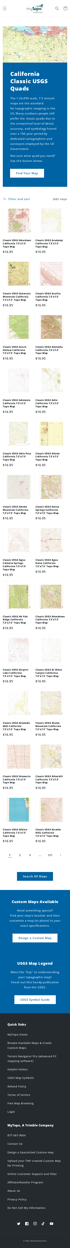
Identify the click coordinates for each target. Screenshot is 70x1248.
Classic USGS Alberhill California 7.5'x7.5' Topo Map (49, 779)
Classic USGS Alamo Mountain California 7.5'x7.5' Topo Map (48, 726)
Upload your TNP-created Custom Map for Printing (34, 1163)
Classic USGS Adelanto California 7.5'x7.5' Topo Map (17, 403)
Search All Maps (35, 876)
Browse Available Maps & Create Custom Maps (29, 1045)
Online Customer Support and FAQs (32, 1174)
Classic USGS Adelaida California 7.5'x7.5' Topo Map (49, 350)
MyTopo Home (17, 1034)
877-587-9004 (16, 1135)
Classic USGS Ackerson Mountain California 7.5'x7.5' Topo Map (17, 296)
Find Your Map (27, 173)
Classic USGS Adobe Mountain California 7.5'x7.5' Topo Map (15, 510)
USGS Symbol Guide (35, 999)
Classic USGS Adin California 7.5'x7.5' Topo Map (47, 403)
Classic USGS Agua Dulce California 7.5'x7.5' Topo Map (47, 563)
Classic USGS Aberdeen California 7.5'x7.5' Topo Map (17, 243)
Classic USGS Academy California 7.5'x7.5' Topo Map (49, 243)
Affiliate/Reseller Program (25, 1182)
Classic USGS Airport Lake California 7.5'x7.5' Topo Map (16, 673)
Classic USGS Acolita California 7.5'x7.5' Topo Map (48, 296)
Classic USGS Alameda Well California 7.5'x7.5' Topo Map (16, 726)
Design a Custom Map (35, 938)
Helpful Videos (17, 1069)
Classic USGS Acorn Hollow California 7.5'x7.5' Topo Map (15, 350)
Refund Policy (17, 1086)
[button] (5, 8)
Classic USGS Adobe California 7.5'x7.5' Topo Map (47, 456)
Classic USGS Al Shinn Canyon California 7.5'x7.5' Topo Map (48, 673)
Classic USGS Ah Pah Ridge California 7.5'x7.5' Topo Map (15, 619)
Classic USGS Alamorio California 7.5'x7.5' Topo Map (17, 779)
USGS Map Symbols (20, 1078)
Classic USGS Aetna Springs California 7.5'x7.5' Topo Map (47, 510)
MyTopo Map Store (38, 1241)
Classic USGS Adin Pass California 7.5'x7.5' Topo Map (17, 456)
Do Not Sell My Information (26, 1208)
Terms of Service (18, 1095)
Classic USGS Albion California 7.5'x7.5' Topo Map (15, 832)
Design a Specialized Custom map (30, 1152)
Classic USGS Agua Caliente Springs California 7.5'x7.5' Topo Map (14, 565)
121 (50, 855)
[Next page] (60, 855)
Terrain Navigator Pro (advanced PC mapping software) (32, 1058)
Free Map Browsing (20, 1103)
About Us (13, 1191)
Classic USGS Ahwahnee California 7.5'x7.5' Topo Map (50, 619)
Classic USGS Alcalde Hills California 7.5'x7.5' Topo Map (48, 832)
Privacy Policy (17, 1199)
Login (11, 1111)
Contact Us (15, 1144)
